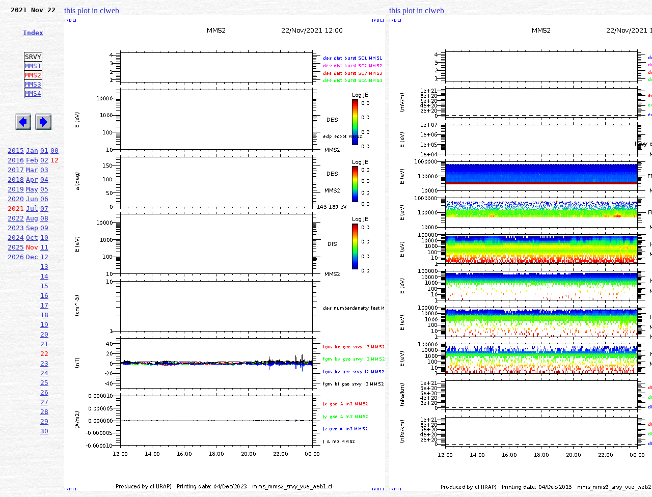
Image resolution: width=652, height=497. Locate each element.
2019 (16, 189)
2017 (16, 170)
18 (44, 315)
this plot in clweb (91, 10)
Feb (32, 160)
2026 (16, 257)
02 (44, 160)
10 (44, 237)
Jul (32, 208)
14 (44, 276)
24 (44, 373)
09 (44, 228)
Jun (32, 199)
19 (44, 324)
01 (44, 150)
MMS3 (33, 84)
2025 (16, 247)
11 (44, 247)
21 (44, 344)
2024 (16, 237)
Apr (32, 179)
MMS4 (33, 93)
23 (44, 363)
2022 (16, 218)
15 (44, 286)
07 (44, 208)
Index (33, 33)
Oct (32, 237)
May (32, 189)
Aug (32, 218)
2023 (16, 228)
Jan (32, 150)
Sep (32, 228)
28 (44, 412)
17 (44, 305)
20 (44, 334)
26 (44, 392)
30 (44, 431)
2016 (16, 160)
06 (44, 199)
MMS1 (33, 66)
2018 (16, 179)
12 (44, 257)
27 (44, 402)
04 (44, 179)
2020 (16, 199)
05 (44, 189)
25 (44, 382)
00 (54, 150)
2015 (16, 150)
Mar (32, 170)
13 (44, 266)
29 (44, 421)
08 (44, 218)
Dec (32, 257)
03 (44, 170)
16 (44, 295)
